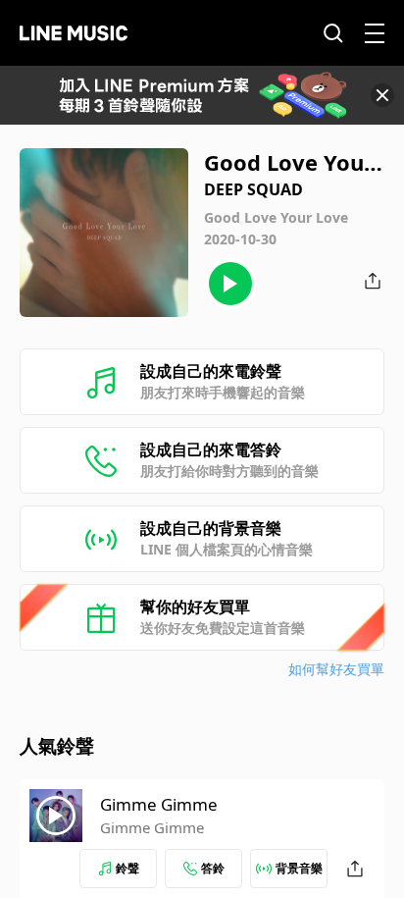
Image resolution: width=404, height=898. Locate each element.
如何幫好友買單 (336, 669)
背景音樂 (299, 868)
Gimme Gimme (159, 804)
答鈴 (213, 868)
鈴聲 (127, 868)
